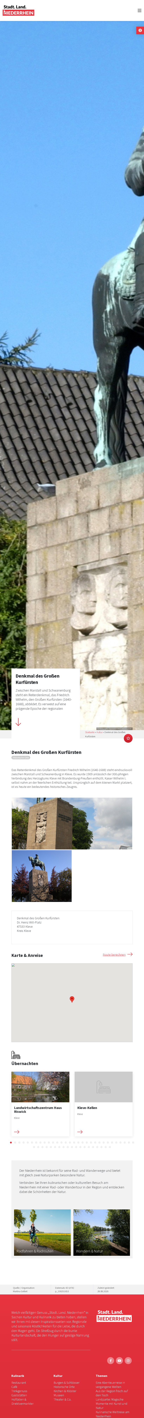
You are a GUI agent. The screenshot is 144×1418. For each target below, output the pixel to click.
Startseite (89, 732)
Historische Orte (64, 1387)
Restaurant (18, 1383)
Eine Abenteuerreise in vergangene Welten (110, 1385)
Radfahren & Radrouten (35, 1251)
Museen (59, 1395)
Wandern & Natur (89, 1251)
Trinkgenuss (19, 1391)
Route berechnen (114, 955)
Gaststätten (19, 1395)
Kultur (99, 732)
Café (14, 1387)
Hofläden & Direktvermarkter (22, 1401)
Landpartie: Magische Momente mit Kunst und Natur (111, 1403)
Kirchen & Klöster (65, 1391)
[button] (11, 1142)
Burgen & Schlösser (66, 1383)
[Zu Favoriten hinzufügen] (128, 738)
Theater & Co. (62, 1399)
